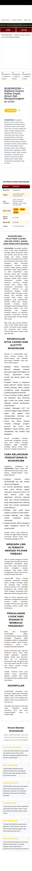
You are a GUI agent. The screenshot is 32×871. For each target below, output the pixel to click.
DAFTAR (24, 30)
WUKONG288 (5, 20)
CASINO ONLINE (17, 20)
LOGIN (8, 30)
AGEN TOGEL (28, 20)
